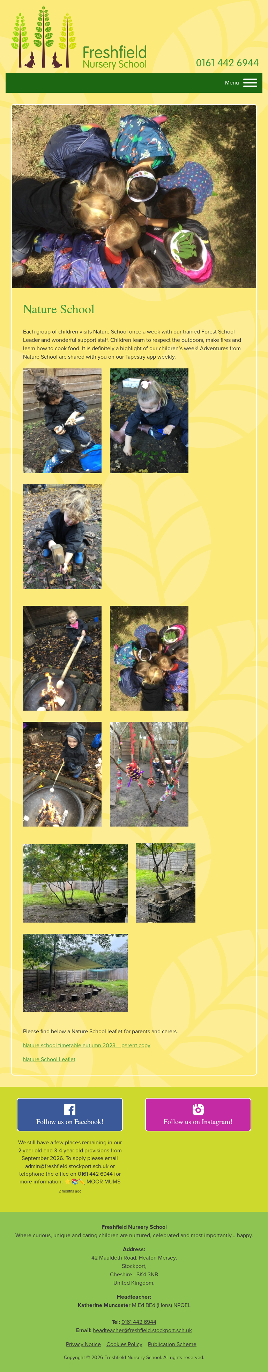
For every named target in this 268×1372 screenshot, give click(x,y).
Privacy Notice (83, 1344)
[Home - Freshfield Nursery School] (78, 37)
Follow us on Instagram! (198, 1121)
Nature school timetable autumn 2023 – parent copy (86, 1045)
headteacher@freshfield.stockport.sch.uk (142, 1330)
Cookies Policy (124, 1344)
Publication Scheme (172, 1344)
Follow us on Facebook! (70, 1121)
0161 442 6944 (227, 62)
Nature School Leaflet (49, 1059)
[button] (241, 83)
